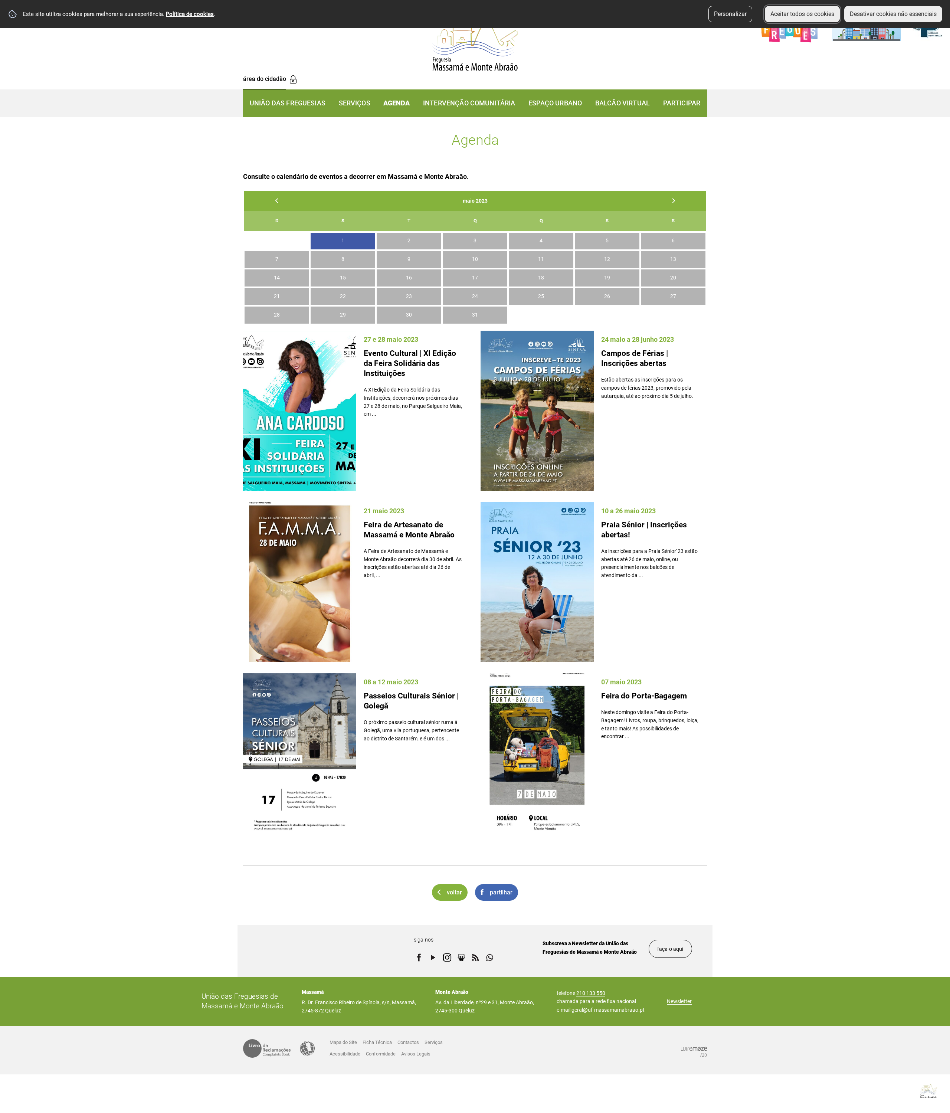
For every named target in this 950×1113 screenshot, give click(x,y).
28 (277, 315)
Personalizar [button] (730, 13)
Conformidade (381, 1054)
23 (409, 296)
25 (541, 296)
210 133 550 (590, 993)
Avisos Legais (415, 1054)
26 (607, 296)
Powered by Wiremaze (694, 1051)
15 (343, 278)
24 (475, 296)
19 (607, 278)
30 (409, 315)
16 (409, 278)
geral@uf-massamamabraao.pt (608, 1010)
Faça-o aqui (670, 949)
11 (541, 259)
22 (343, 296)
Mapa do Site (343, 1042)
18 (541, 278)
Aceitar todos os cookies (802, 13)
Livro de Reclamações (267, 1048)
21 (277, 296)
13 (673, 259)
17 (475, 278)
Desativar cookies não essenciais (893, 13)
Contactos (408, 1042)
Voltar (454, 892)
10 (475, 259)
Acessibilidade (307, 1048)
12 (607, 259)
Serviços (434, 1042)
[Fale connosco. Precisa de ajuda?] (863, 1091)
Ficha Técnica (377, 1042)
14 (277, 278)
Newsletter (679, 1001)
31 (475, 315)
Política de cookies (190, 14)
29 (343, 315)
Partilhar (501, 892)
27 (673, 296)
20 (673, 278)
